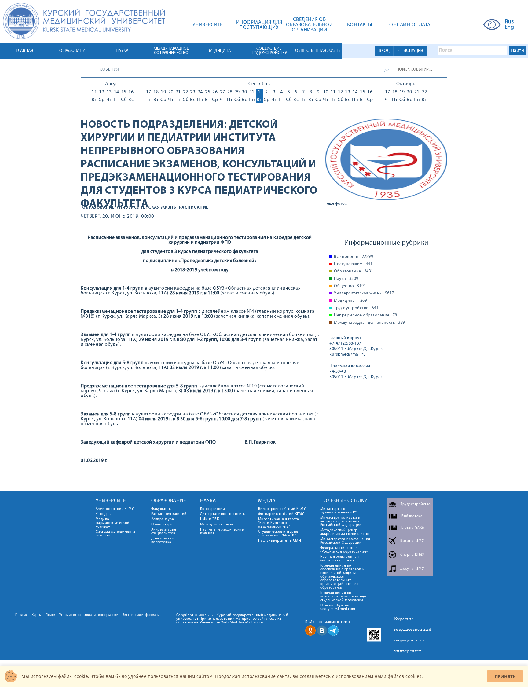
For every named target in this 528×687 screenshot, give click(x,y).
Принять (505, 676)
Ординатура (162, 524)
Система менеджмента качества (115, 533)
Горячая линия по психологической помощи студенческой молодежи (343, 596)
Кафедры (104, 514)
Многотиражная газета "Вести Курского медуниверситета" (278, 522)
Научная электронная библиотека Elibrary (339, 558)
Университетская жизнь (146, 207)
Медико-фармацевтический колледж (113, 522)
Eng (509, 27)
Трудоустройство (356, 308)
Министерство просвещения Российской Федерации (345, 541)
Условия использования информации (88, 615)
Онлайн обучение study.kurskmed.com (337, 607)
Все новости (353, 257)
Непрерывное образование (365, 315)
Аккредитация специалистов (163, 531)
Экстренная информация (142, 615)
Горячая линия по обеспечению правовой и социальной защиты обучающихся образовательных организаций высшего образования (342, 577)
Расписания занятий (169, 514)
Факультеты (161, 509)
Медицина (350, 301)
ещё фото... (337, 203)
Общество (350, 286)
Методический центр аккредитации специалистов (345, 532)
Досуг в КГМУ (412, 569)
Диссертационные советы (223, 514)
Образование (98, 207)
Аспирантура (162, 519)
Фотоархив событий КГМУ (281, 514)
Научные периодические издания (222, 531)
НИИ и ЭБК (209, 519)
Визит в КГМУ (412, 541)
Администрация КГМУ (115, 509)
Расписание (194, 207)
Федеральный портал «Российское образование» (344, 550)
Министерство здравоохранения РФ (339, 510)
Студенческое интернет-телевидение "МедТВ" (279, 533)
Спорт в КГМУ (412, 555)
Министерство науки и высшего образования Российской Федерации (341, 521)
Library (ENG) (413, 528)
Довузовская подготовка (162, 540)
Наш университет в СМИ (279, 541)
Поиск (50, 615)
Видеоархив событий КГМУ (282, 509)
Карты (37, 615)
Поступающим (353, 264)
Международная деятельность (369, 323)
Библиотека (412, 516)
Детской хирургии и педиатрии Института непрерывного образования (179, 138)
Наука (346, 279)
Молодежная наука (217, 524)
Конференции (212, 509)
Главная (21, 615)
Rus (509, 22)
